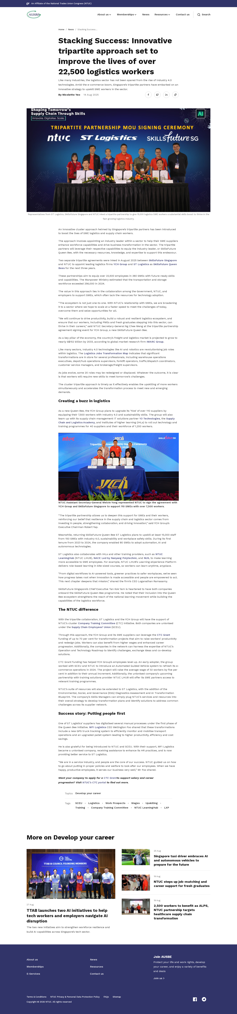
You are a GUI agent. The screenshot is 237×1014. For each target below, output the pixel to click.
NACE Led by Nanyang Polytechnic (115, 558)
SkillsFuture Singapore (163, 260)
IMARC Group (155, 341)
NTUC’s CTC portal (94, 782)
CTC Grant (163, 634)
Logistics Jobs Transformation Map (106, 353)
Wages (135, 803)
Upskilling (152, 803)
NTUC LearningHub (146, 807)
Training (80, 807)
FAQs (106, 997)
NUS (146, 558)
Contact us (97, 973)
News (71, 29)
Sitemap (117, 997)
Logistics (93, 803)
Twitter (159, 94)
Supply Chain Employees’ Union (91, 627)
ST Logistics (141, 264)
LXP (166, 807)
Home (61, 29)
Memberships (35, 966)
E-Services (33, 973)
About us (32, 959)
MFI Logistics (97, 727)
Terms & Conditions (36, 997)
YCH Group (120, 264)
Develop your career (88, 793)
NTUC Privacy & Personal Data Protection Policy (75, 997)
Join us (157, 978)
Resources (96, 966)
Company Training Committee (97, 623)
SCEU (78, 803)
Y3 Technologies (149, 418)
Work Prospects (115, 803)
